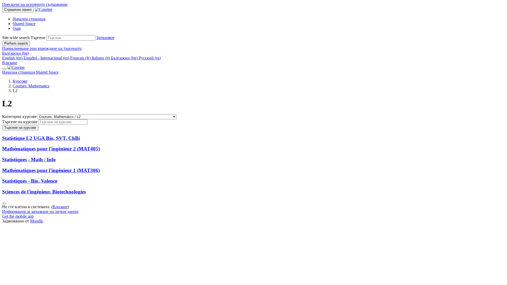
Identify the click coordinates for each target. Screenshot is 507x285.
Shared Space (47, 72)
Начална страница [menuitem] (29, 19)
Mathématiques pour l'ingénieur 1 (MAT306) (51, 170)
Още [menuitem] (17, 28)
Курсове (20, 81)
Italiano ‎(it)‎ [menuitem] (101, 58)
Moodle (36, 221)
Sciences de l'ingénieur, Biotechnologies (44, 191)
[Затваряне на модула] (4, 69)
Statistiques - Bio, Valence (29, 181)
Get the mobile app (18, 216)
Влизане (9, 62)
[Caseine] (16, 67)
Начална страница (19, 72)
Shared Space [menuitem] (24, 23)
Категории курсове (20, 116)
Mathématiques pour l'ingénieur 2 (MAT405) (51, 148)
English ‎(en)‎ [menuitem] (13, 58)
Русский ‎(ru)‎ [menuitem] (150, 58)
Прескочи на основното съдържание (35, 4)
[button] (105, 37)
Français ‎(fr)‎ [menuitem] (81, 58)
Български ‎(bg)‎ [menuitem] (125, 58)
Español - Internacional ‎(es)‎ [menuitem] (47, 58)
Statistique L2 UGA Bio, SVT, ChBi (41, 138)
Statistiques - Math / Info (29, 159)
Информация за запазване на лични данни (40, 211)
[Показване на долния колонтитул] (4, 203)
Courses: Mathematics (31, 86)
